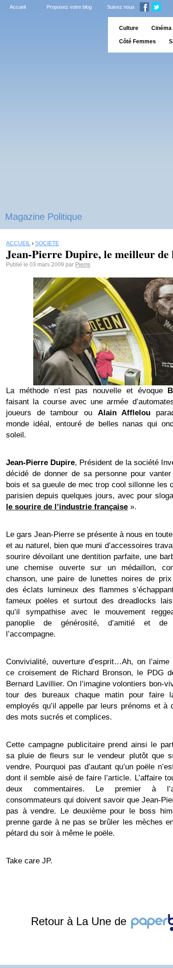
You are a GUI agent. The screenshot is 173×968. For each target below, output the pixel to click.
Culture (128, 28)
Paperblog (51, 34)
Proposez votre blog (69, 7)
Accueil (18, 7)
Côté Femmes (137, 41)
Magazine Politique (43, 217)
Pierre (82, 264)
